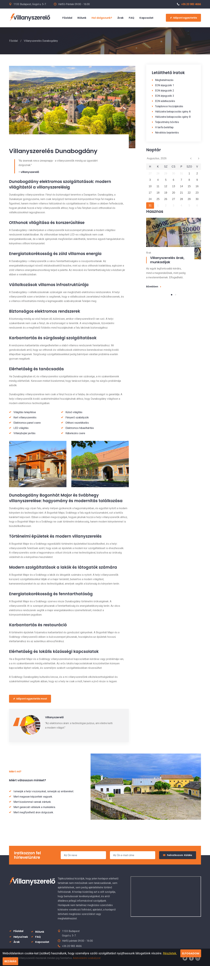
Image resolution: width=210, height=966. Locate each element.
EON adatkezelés (165, 101)
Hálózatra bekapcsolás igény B (173, 116)
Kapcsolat (42, 942)
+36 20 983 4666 (191, 4)
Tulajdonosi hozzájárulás (169, 106)
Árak (16, 942)
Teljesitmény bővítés (167, 122)
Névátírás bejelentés (167, 132)
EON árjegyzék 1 (164, 85)
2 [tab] (175, 294)
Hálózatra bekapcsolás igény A (173, 111)
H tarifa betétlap (164, 127)
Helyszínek (20, 937)
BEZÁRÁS (10, 961)
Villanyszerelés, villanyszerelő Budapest (170, 260)
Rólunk (39, 932)
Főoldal (13, 40)
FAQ (38, 937)
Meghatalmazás (164, 80)
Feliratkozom (179, 855)
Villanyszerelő (31, 17)
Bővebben (152, 286)
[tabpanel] (173, 253)
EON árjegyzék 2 (164, 90)
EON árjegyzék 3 (164, 95)
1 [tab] (171, 294)
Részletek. (170, 953)
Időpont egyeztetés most (31, 698)
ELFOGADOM (190, 953)
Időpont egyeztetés (185, 17)
